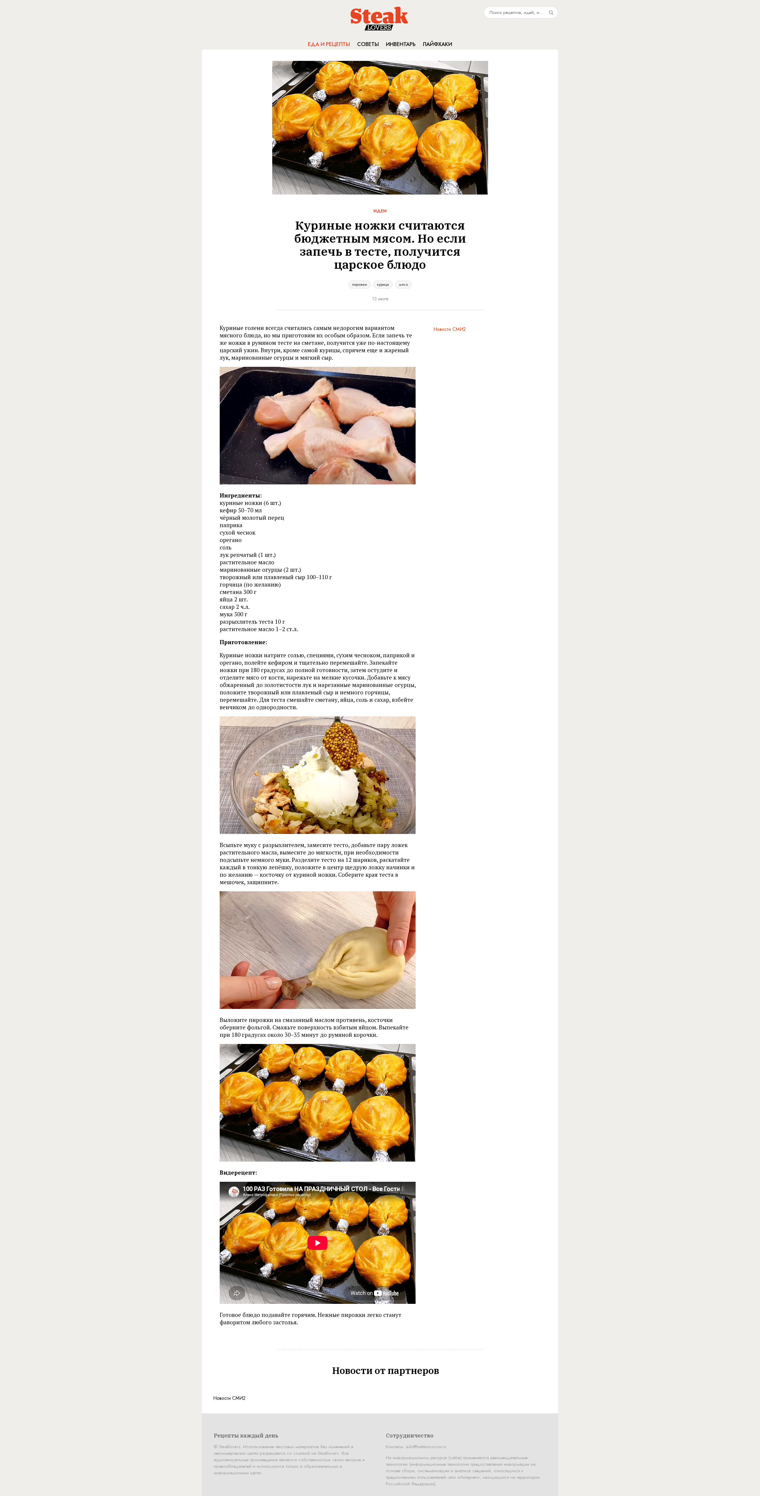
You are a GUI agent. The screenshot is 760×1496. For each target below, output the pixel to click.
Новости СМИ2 (449, 329)
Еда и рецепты (329, 44)
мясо (403, 284)
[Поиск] (551, 12)
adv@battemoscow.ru (426, 1446)
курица (383, 284)
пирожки (359, 284)
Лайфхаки (437, 44)
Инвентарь (401, 44)
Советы (368, 44)
